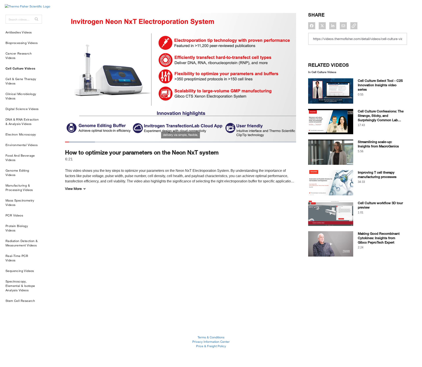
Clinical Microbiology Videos (20, 96)
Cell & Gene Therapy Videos (20, 81)
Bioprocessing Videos (21, 43)
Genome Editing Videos (17, 173)
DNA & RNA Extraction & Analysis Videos (22, 121)
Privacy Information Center (211, 341)
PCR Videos (14, 215)
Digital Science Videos (22, 109)
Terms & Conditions (211, 337)
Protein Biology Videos (16, 228)
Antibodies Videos (18, 32)
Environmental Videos (21, 145)
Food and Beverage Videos (20, 158)
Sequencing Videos (19, 271)
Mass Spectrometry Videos (19, 202)
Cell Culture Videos (20, 68)
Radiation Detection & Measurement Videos (21, 243)
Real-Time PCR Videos (16, 258)
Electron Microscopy (20, 134)
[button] (36, 19)
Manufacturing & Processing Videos (19, 188)
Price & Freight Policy (211, 346)
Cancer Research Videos (18, 55)
